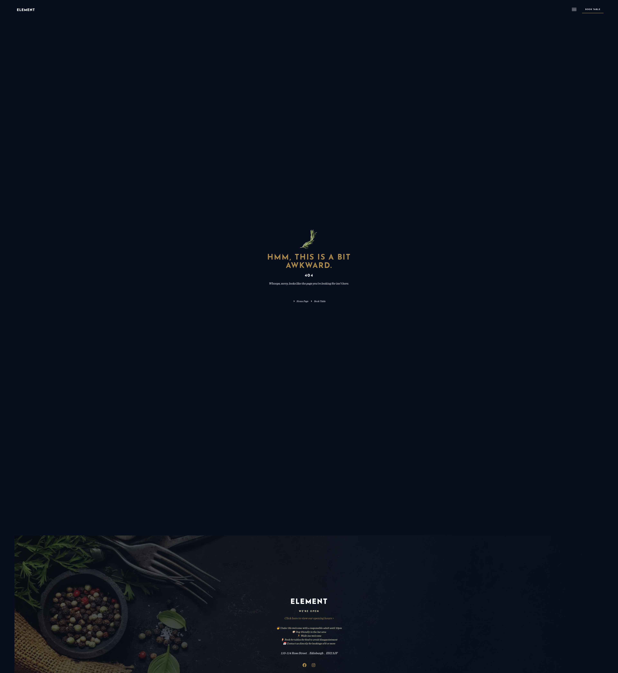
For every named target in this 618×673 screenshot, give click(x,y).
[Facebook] (305, 665)
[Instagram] (313, 665)
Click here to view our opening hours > (309, 618)
